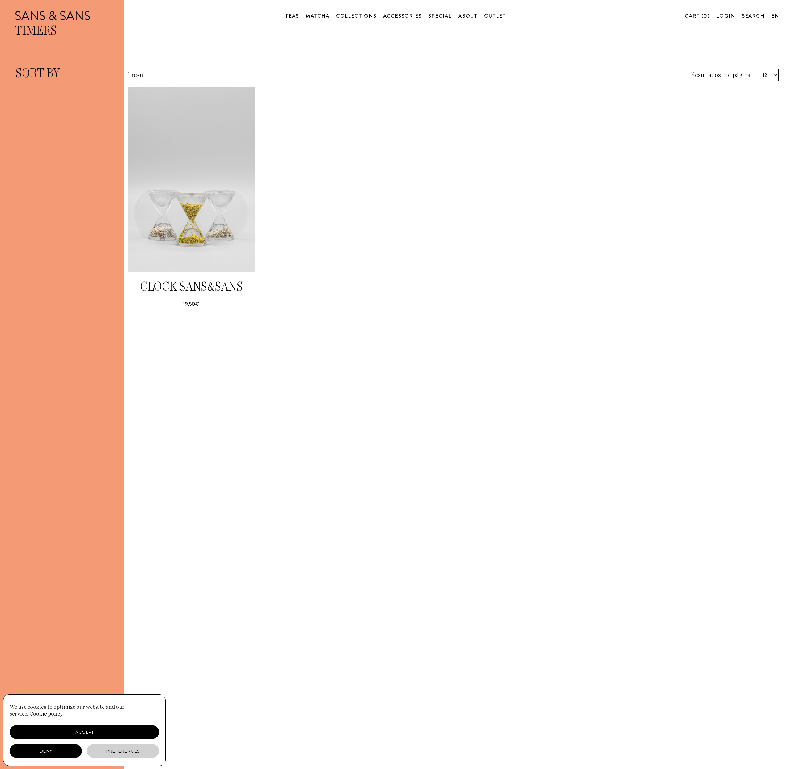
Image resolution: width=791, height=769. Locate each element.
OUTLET (495, 15)
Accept (84, 732)
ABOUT (467, 15)
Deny (46, 751)
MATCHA (317, 15)
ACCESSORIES (402, 15)
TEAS (292, 15)
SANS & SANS (53, 16)
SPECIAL (439, 15)
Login (725, 15)
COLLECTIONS (356, 15)
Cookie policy (46, 714)
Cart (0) (697, 15)
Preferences (123, 751)
